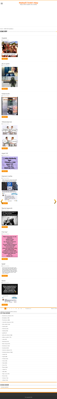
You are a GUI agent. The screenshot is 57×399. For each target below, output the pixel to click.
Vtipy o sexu (4, 373)
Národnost (4, 345)
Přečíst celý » (5, 58)
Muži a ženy (4, 343)
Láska (3, 339)
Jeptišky (3, 332)
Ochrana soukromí (4, 387)
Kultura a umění (5, 337)
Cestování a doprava (6, 322)
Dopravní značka (7, 176)
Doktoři (3, 326)
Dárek (3, 281)
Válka (3, 371)
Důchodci (4, 328)
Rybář (3, 264)
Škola (3, 367)
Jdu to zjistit (5, 64)
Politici (3, 363)
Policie (3, 360)
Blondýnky (4, 317)
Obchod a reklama (6, 350)
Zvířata (3, 380)
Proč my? (4, 232)
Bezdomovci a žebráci (6, 315)
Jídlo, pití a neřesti (5, 335)
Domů (1, 28)
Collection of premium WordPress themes (8, 311)
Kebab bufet (6, 94)
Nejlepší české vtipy (28, 3)
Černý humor (5, 320)
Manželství (4, 341)
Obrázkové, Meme (6, 40)
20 (18, 308)
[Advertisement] (28, 17)
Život (3, 375)
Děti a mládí (4, 324)
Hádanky (4, 330)
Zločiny (3, 378)
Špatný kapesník (7, 208)
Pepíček (3, 356)
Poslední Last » (28, 308)
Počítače (4, 358)
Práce (3, 365)
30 (21, 308)
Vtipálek (4, 38)
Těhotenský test (7, 122)
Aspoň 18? (5, 153)
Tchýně (3, 369)
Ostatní (3, 354)
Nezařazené (4, 348)
